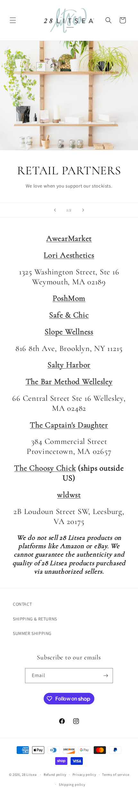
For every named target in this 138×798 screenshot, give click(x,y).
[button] (13, 20)
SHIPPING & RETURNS (35, 619)
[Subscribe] (106, 675)
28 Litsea (29, 774)
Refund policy (55, 774)
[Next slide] (83, 210)
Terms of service (115, 774)
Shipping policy (72, 784)
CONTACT (22, 604)
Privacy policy (84, 774)
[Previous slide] (55, 210)
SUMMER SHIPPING (32, 633)
